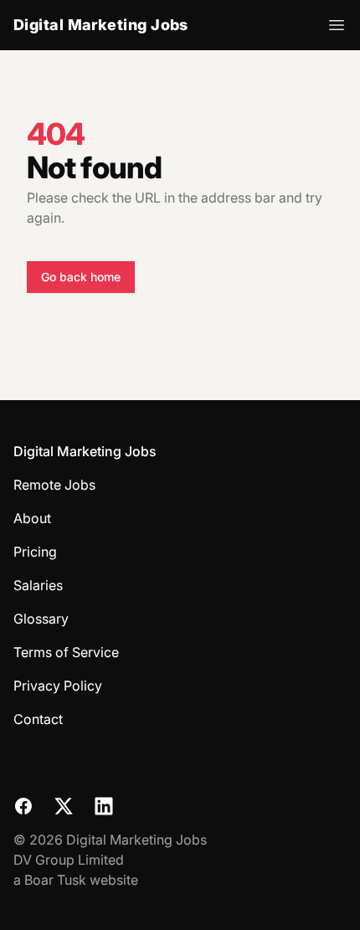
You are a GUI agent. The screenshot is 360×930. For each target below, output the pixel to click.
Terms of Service (66, 652)
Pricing (35, 551)
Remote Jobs (54, 484)
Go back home (81, 277)
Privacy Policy (57, 685)
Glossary (41, 618)
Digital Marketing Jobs (100, 24)
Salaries (38, 585)
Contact (38, 719)
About (32, 518)
